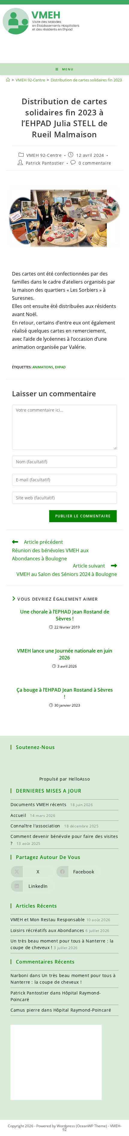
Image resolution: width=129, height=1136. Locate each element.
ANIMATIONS (42, 367)
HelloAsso (79, 779)
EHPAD (60, 367)
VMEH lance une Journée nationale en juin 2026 (64, 654)
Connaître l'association (35, 826)
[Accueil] (8, 80)
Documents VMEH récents (38, 804)
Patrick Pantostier (45, 163)
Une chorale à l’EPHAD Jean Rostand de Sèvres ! (64, 615)
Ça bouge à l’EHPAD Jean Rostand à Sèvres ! (64, 693)
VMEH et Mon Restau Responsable (47, 919)
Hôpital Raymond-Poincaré (82, 1010)
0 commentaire (95, 163)
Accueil (18, 815)
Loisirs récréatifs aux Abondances (47, 930)
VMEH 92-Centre (44, 155)
